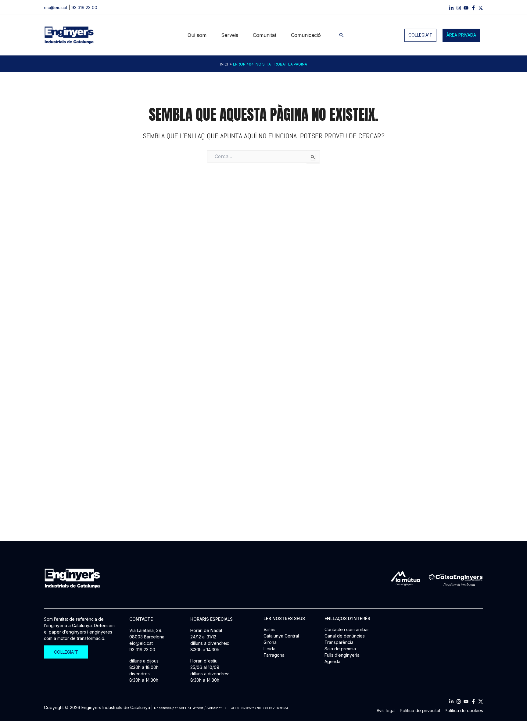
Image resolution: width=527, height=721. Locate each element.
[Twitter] (480, 701)
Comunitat (264, 35)
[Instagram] (458, 7)
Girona (270, 642)
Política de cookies (464, 710)
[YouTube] (466, 7)
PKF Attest (194, 708)
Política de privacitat (420, 710)
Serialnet (214, 708)
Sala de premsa (340, 648)
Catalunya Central (281, 635)
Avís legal (386, 710)
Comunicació (306, 35)
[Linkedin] (451, 7)
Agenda (332, 661)
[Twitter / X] (480, 7)
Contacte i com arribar (346, 629)
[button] (341, 35)
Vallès (269, 629)
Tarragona (274, 655)
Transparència (338, 642)
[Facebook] (473, 7)
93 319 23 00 (84, 7)
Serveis (229, 35)
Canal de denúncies (344, 635)
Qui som (197, 35)
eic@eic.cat (55, 7)
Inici (224, 64)
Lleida (269, 648)
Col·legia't (420, 34)
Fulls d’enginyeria (342, 655)
